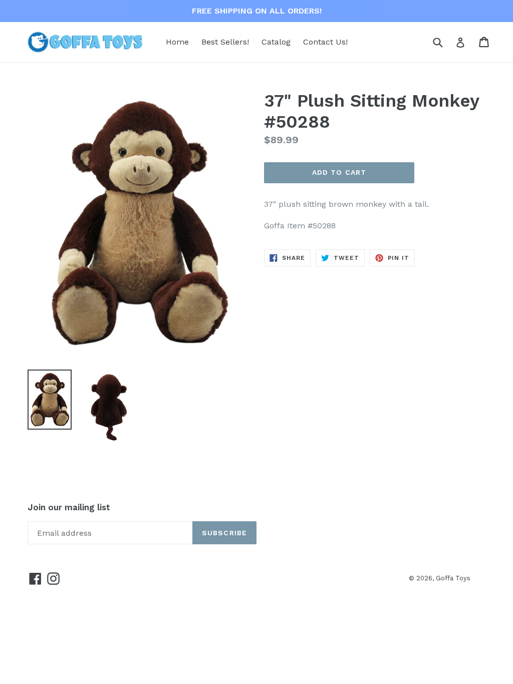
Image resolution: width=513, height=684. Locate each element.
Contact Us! (325, 42)
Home (177, 42)
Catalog (276, 42)
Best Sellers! (225, 42)
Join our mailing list (69, 507)
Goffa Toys (453, 578)
